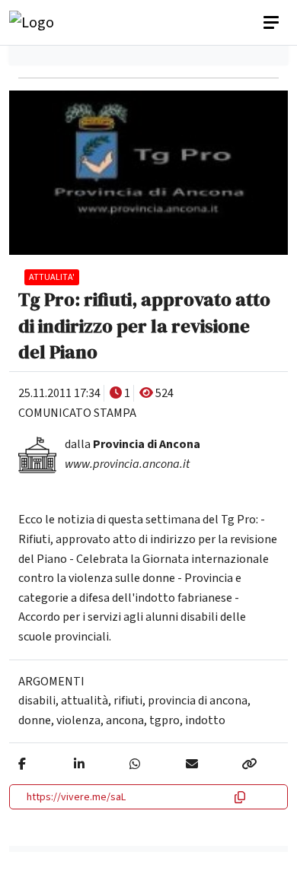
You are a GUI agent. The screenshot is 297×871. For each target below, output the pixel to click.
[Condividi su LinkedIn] (79, 764)
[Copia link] (249, 764)
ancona (125, 720)
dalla (132, 444)
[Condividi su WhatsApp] (134, 764)
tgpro (164, 720)
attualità (84, 700)
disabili (37, 700)
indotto (205, 720)
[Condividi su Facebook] (22, 764)
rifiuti (127, 700)
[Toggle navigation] (272, 23)
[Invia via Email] (192, 764)
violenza (78, 720)
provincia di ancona (198, 700)
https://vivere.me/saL (76, 797)
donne (34, 720)
